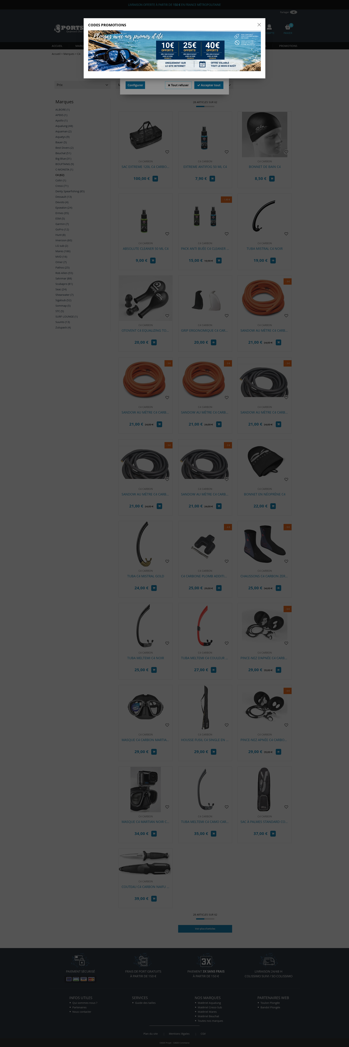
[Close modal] (259, 24)
